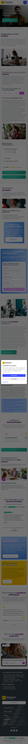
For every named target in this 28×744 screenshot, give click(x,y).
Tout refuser (14, 379)
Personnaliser (5, 381)
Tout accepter (14, 375)
